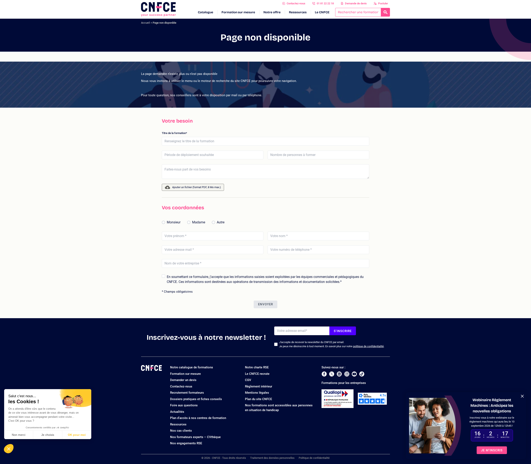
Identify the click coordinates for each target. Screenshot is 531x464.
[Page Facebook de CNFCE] (324, 373)
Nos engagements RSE (186, 443)
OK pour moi (77, 434)
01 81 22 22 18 (325, 3)
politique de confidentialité (368, 346)
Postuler (383, 3)
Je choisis (47, 434)
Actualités (177, 412)
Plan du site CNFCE (258, 399)
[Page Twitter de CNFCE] (331, 373)
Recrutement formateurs (187, 393)
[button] (9, 449)
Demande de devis (356, 3)
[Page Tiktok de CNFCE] (361, 373)
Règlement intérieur (258, 386)
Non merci (18, 434)
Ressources (298, 12)
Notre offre (272, 12)
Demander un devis (183, 380)
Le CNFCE (322, 12)
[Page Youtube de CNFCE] (354, 373)
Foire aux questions (184, 405)
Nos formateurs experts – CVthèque (195, 437)
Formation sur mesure (238, 12)
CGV (248, 380)
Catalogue (205, 12)
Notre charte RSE (257, 367)
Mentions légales (257, 393)
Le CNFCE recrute (257, 374)
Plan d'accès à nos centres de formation (198, 418)
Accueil (145, 22)
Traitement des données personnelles (272, 457)
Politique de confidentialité (314, 457)
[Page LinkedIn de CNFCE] (339, 373)
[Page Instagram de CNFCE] (346, 373)
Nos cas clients (181, 430)
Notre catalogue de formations (191, 367)
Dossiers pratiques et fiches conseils (196, 399)
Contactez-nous (296, 3)
